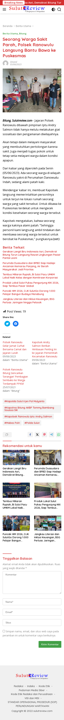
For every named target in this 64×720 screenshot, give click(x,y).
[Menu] (5, 9)
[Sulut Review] (26, 9)
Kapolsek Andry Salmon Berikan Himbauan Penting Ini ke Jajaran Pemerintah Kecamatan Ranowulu (44, 349)
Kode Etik (44, 686)
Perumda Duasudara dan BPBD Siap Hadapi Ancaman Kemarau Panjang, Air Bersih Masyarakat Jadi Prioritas (29, 266)
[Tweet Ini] (37, 434)
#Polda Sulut (32, 422)
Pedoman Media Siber (32, 690)
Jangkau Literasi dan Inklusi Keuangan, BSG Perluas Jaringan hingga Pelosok (28, 300)
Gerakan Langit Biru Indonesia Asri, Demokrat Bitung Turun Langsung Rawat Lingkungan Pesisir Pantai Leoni (32, 255)
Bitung (22, 33)
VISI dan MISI (32, 698)
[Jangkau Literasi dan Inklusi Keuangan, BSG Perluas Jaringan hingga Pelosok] (47, 523)
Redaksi (18, 686)
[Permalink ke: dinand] (5, 62)
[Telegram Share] (51, 434)
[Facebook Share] (30, 434)
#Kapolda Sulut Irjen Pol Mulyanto (24, 401)
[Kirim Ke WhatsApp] (58, 434)
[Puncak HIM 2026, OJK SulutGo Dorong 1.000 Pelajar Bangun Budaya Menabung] (16, 523)
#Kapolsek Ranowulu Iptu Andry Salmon (28, 416)
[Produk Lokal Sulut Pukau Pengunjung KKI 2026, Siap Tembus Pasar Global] (47, 490)
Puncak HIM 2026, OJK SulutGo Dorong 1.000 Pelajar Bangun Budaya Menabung (29, 292)
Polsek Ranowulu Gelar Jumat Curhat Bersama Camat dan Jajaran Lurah (14, 348)
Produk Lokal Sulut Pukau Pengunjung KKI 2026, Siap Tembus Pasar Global (31, 284)
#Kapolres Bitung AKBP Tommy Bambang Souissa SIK (29, 409)
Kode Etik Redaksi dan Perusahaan (32, 694)
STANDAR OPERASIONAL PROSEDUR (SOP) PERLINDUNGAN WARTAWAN (32, 704)
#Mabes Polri (12, 422)
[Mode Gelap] (53, 9)
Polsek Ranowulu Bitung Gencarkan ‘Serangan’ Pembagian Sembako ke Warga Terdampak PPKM (15, 376)
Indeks (31, 686)
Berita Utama (10, 33)
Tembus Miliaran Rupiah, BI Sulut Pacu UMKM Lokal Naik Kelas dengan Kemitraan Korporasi (30, 276)
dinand (13, 61)
